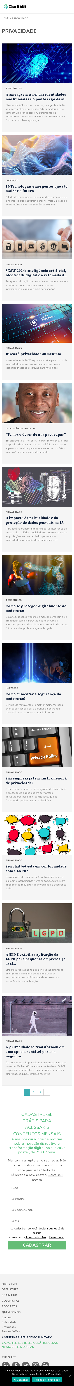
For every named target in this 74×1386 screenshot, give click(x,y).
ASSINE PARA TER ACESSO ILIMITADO (27, 1337)
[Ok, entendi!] (69, 1376)
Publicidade (9, 1322)
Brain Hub (9, 1295)
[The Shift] (15, 6)
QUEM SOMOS (11, 1312)
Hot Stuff (9, 1284)
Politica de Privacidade (47, 1379)
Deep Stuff (10, 1289)
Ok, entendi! (21, 1379)
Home (5, 18)
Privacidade (56, 1237)
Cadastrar (37, 1245)
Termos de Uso (36, 1237)
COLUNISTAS (10, 1300)
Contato (6, 1317)
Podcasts (9, 1306)
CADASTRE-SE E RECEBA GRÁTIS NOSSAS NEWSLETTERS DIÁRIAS (30, 1344)
